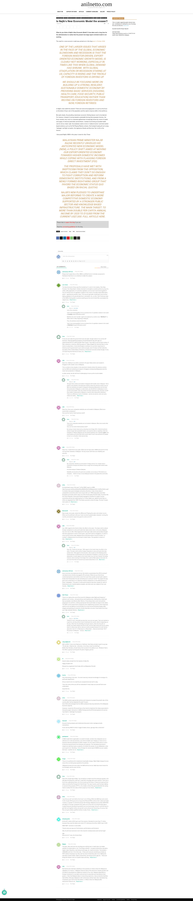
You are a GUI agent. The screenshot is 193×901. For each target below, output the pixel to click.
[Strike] (69, 261)
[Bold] (63, 261)
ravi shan (76, 308)
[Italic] (65, 261)
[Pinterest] (68, 26)
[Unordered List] (74, 261)
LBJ (74, 381)
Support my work (71, 11)
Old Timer (76, 618)
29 (108, 23)
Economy (65, 17)
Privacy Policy (111, 11)
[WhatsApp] (71, 26)
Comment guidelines (92, 11)
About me (60, 11)
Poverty (98, 17)
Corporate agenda (65, 15)
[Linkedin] (64, 26)
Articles (81, 11)
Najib (70, 231)
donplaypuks (66, 819)
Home (57, 15)
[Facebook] (57, 26)
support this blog (70, 222)
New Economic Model (80, 231)
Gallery (102, 11)
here (102, 216)
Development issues (71, 17)
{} (82, 261)
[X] (61, 26)
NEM (74, 231)
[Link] (80, 261)
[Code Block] (78, 261)
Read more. (126, 25)
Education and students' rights (87, 17)
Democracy (78, 17)
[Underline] (67, 261)
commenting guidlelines (69, 227)
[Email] (75, 26)
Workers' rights (104, 17)
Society (95, 17)
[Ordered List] (72, 261)
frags (64, 758)
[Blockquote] (76, 261)
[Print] (78, 26)
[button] (135, 11)
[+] (84, 261)
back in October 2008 (99, 41)
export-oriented (64, 231)
